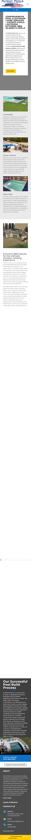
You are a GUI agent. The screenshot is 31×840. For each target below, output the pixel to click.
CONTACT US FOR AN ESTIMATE (15, 765)
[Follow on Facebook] (14, 10)
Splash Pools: (7, 194)
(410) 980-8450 (9, 759)
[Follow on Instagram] (17, 10)
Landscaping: (8, 114)
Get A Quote (10, 71)
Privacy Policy (13, 838)
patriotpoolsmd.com (16, 836)
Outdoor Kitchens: (9, 155)
